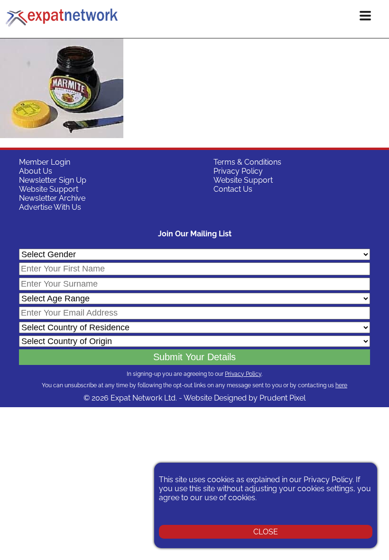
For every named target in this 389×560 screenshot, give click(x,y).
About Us (35, 171)
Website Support (48, 189)
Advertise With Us (50, 207)
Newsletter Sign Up (52, 180)
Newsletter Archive (52, 198)
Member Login (44, 162)
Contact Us (232, 189)
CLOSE (265, 531)
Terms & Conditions (247, 162)
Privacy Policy (238, 171)
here (341, 385)
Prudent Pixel (282, 397)
